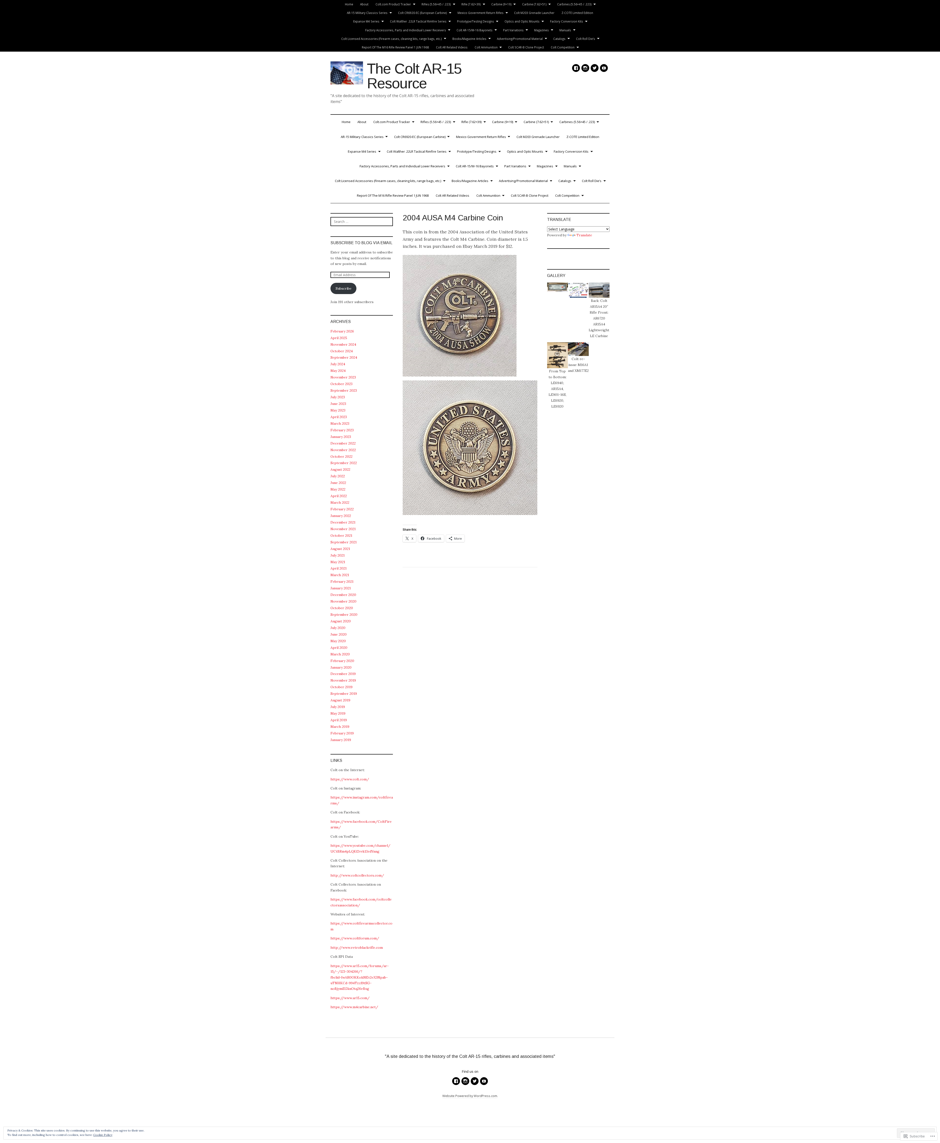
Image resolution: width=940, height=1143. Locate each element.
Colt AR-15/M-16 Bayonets (475, 30)
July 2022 (337, 476)
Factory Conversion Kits (566, 21)
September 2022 (343, 463)
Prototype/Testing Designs (475, 21)
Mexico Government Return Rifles (481, 13)
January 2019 (340, 740)
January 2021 (340, 588)
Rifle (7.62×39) (471, 4)
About (364, 4)
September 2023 (343, 390)
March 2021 (339, 575)
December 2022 (343, 443)
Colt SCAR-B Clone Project (526, 47)
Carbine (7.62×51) (534, 4)
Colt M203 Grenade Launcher (534, 13)
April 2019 (338, 720)
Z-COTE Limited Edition (577, 13)
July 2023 (337, 397)
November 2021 (343, 529)
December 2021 (342, 522)
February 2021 (341, 581)
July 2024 (337, 364)
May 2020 (338, 641)
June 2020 (338, 634)
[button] (557, 287)
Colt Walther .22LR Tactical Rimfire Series (418, 21)
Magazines (541, 30)
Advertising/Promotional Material (520, 39)
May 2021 (337, 562)
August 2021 (340, 549)
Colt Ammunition (486, 47)
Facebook (576, 68)
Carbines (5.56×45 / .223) (574, 4)
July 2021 (337, 555)
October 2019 (341, 687)
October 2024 (341, 351)
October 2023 (341, 384)
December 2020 (343, 595)
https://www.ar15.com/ (350, 998)
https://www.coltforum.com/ (354, 938)
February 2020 (342, 661)
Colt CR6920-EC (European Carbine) (422, 13)
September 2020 (343, 614)
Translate (584, 235)
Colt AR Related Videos (452, 47)
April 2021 (338, 568)
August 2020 (340, 621)
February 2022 (342, 509)
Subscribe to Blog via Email (361, 243)
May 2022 (337, 489)
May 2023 (337, 410)
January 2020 (341, 667)
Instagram (585, 68)
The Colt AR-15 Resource (414, 75)
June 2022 (338, 482)
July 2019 (337, 707)
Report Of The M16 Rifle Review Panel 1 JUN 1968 (395, 47)
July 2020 (337, 628)
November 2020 (343, 601)
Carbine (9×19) (501, 4)
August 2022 (340, 469)
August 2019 (340, 700)
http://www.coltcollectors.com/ (357, 875)
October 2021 (341, 535)
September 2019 (343, 693)
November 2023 (343, 377)
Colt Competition (563, 47)
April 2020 (338, 647)
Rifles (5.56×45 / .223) (436, 4)
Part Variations (513, 30)
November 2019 (343, 680)
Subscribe (344, 288)
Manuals (565, 30)
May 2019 (337, 713)
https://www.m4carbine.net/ (354, 1007)
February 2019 (342, 733)
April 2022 (338, 496)
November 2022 (343, 450)
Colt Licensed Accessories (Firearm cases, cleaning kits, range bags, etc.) (391, 39)
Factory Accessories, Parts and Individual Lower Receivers (405, 30)
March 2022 (339, 502)
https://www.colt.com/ (349, 779)
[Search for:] (361, 221)
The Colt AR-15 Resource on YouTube (604, 68)
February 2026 (342, 331)
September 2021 (343, 542)
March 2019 (339, 726)
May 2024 (338, 370)
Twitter (595, 68)
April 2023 (338, 417)
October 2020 (341, 608)
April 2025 (338, 338)
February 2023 (342, 430)
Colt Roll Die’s (585, 39)
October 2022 (341, 456)
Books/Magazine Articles (469, 39)
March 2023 (339, 423)
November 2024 (343, 344)
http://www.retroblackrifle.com (356, 947)
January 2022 (340, 516)
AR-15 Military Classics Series (367, 13)
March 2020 (340, 654)
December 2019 (343, 674)
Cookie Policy (102, 1135)
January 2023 (340, 436)
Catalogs (559, 39)
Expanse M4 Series (366, 21)
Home (349, 4)
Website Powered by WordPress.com (469, 1096)
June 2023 (338, 403)
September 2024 (343, 357)
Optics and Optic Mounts (522, 21)
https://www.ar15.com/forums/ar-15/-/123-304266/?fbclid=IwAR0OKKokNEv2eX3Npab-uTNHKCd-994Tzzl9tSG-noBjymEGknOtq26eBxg (359, 977)
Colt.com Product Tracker (393, 4)
